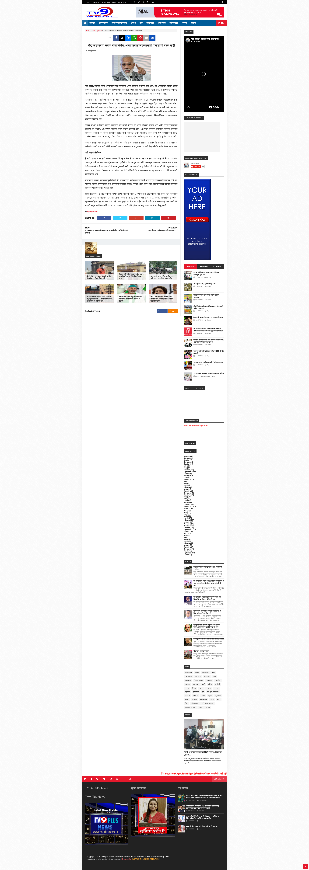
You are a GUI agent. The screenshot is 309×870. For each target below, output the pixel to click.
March (186, 485)
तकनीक (187, 684)
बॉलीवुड (194, 688)
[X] (122, 38)
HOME (88, 2)
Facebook (162, 311)
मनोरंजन (216, 688)
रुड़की (210, 696)
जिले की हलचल (198, 680)
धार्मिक (210, 684)
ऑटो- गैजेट (198, 677)
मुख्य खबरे (99, 30)
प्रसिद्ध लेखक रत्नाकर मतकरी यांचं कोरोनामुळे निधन (208, 639)
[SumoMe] (152, 38)
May (185, 481)
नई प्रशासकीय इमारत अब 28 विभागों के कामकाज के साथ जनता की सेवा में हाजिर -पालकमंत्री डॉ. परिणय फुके (208, 583)
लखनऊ (194, 699)
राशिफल (195, 696)
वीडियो (212, 699)
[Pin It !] (168, 218)
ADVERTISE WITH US (98, 2)
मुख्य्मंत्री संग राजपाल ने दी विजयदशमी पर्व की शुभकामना (202, 826)
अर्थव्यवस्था (205, 673)
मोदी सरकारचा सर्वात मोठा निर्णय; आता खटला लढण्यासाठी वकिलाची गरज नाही (131, 45)
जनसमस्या (188, 680)
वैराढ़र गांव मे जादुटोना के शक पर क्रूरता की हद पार (208, 317)
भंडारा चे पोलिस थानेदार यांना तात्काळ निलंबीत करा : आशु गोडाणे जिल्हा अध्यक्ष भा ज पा (208, 341)
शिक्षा (186, 703)
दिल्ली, (89, 51)
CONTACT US (111, 2)
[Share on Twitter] (120, 218)
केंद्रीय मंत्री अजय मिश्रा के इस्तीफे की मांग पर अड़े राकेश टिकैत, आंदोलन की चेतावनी (130, 299)
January (186, 476)
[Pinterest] (140, 38)
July (185, 466)
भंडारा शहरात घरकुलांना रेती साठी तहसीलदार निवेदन (208, 373)
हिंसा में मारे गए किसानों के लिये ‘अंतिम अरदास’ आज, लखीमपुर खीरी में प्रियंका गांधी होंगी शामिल (162, 299)
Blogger (173, 311)
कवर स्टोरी (207, 677)
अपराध (197, 673)
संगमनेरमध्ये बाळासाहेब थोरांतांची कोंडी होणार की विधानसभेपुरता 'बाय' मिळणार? (207, 612)
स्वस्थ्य (200, 707)
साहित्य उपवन (194, 703)
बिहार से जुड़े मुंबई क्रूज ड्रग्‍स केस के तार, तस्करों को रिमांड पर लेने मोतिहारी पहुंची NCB (131, 276)
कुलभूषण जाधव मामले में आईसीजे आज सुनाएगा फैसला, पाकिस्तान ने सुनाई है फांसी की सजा (206, 626)
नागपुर (187, 688)
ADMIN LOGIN (122, 2)
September (187, 472)
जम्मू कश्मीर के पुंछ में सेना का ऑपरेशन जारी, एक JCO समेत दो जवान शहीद (161, 277)
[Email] (146, 38)
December (187, 456)
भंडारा (201, 688)
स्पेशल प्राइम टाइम (190, 707)
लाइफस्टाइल (203, 699)
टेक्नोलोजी (217, 680)
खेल (214, 677)
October (187, 460)
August (186, 474)
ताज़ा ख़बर (195, 684)
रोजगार (187, 699)
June (185, 468)
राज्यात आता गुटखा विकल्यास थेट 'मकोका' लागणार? (208, 362)
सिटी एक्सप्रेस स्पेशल (208, 703)
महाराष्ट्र (187, 692)
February (187, 487)
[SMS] (128, 38)
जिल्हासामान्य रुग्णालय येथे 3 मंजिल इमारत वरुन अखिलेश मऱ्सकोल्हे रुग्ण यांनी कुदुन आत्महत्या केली (208, 329)
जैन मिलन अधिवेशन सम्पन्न (201, 651)
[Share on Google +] (136, 218)
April (185, 483)
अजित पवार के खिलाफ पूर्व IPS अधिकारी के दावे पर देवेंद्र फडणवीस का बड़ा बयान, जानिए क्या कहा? (202, 807)
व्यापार (218, 699)
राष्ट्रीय (203, 696)
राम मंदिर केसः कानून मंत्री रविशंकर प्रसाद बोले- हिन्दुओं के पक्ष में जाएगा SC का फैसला (207, 598)
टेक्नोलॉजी (209, 680)
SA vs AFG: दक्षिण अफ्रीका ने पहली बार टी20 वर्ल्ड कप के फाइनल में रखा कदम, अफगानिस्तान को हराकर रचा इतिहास (203, 796)
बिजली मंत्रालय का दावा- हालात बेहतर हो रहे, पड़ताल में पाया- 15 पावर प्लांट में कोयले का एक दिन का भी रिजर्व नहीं (99, 299)
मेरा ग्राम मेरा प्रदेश (212, 692)
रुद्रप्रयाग (218, 696)
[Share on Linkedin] (152, 218)
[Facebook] (116, 38)
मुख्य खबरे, (93, 51)
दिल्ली (93, 30)
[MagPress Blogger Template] (103, 12)
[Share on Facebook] (104, 218)
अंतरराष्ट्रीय (188, 673)
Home (88, 30)
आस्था (213, 673)
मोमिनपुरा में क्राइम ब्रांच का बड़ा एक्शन (204, 284)
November (187, 458)
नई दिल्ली (217, 684)
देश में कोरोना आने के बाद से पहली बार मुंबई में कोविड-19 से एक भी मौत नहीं (99, 277)
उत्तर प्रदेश (188, 677)
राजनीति (187, 696)
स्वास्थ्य (208, 707)
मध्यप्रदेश (208, 688)
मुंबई (203, 692)
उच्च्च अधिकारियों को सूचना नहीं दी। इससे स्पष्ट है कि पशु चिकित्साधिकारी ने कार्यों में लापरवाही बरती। (202, 817)
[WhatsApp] (134, 38)
